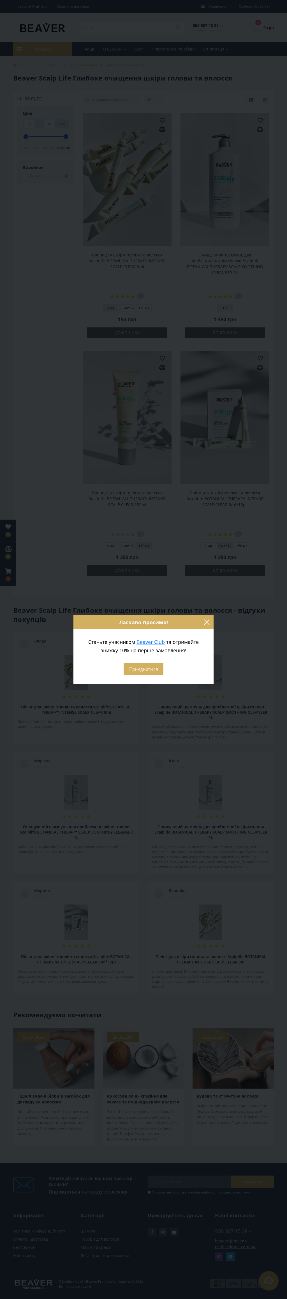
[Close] (207, 622)
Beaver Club (150, 642)
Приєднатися (143, 669)
